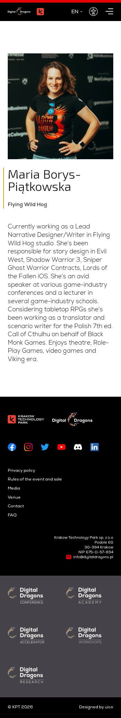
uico (109, 707)
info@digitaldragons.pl (93, 557)
